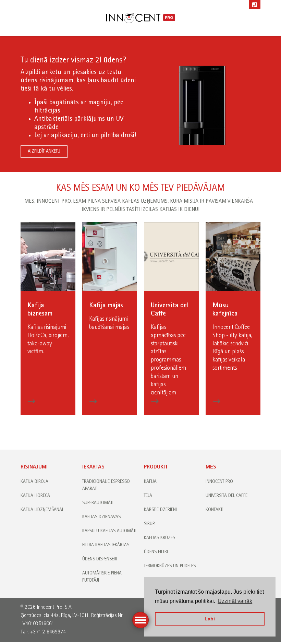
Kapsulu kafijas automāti (109, 531)
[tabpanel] (140, 104)
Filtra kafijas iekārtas (105, 545)
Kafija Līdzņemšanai (42, 510)
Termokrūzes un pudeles (170, 566)
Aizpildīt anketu (44, 151)
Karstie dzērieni (160, 510)
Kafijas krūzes (159, 538)
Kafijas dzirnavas (101, 517)
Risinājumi (34, 467)
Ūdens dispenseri (99, 559)
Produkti (155, 467)
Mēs (211, 467)
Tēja (148, 496)
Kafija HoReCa (35, 496)
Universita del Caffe (226, 496)
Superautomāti (97, 503)
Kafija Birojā (34, 481)
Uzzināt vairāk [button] (235, 601)
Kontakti (214, 510)
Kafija (150, 481)
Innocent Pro (219, 481)
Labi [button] (210, 618)
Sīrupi (150, 524)
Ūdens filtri (156, 552)
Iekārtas (93, 467)
